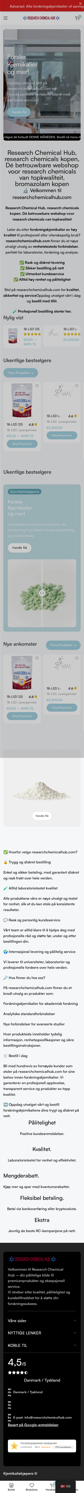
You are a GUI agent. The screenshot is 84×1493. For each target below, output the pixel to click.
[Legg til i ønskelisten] (37, 386)
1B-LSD (12, 430)
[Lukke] (80, 3)
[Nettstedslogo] (42, 17)
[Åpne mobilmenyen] (5, 18)
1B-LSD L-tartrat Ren (71, 331)
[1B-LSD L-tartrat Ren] (52, 336)
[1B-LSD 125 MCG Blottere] (13, 336)
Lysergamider (28, 430)
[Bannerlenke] (42, 788)
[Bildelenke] (33, 1259)
